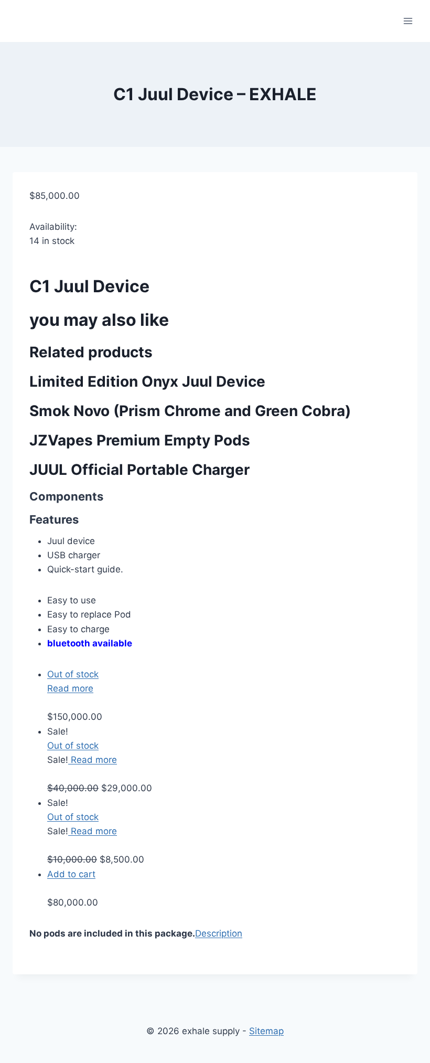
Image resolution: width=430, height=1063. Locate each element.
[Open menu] (407, 21)
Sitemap (266, 1031)
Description (218, 933)
